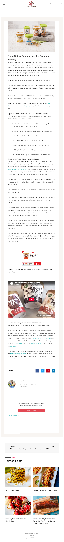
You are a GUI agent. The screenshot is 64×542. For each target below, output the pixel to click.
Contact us (32, 537)
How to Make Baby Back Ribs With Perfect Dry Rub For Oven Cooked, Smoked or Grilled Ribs (44, 521)
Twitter (33, 343)
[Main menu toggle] (4, 4)
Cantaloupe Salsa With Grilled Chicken (45, 490)
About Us (32, 535)
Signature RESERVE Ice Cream (17, 169)
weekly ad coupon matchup (41, 338)
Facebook (19, 343)
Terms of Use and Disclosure (32, 538)
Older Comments (14, 415)
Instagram (39, 343)
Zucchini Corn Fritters (12, 490)
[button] (37, 370)
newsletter (13, 346)
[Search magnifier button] (61, 4)
